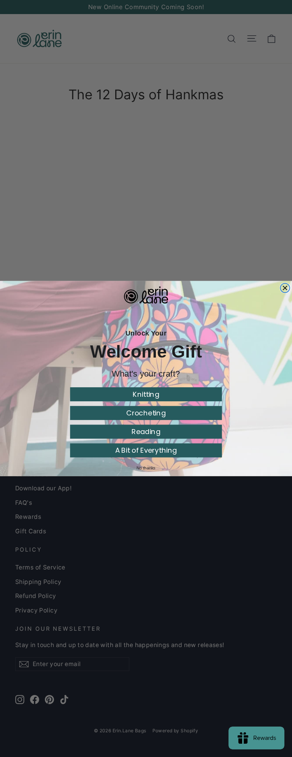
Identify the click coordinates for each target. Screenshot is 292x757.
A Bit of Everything (146, 450)
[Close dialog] (285, 288)
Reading (146, 431)
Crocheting (146, 413)
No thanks (145, 468)
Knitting (146, 394)
